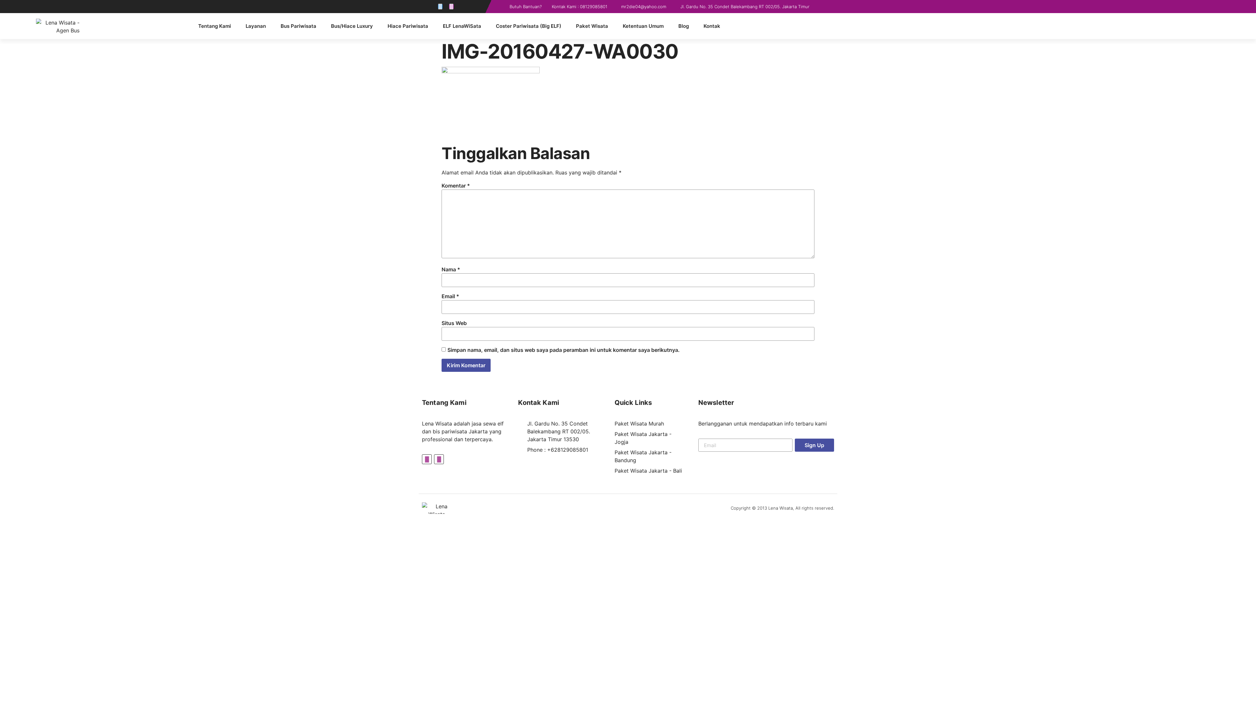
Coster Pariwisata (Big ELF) (528, 26)
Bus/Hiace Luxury (352, 26)
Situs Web (454, 323)
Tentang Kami (214, 26)
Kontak (712, 26)
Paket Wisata (592, 26)
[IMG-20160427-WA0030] (491, 71)
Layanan (256, 26)
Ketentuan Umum (643, 26)
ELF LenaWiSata (462, 26)
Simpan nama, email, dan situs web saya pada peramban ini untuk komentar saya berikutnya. (563, 350)
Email (450, 296)
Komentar (456, 185)
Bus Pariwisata (298, 26)
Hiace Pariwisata (408, 26)
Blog (683, 26)
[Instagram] (451, 6)
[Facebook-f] (440, 6)
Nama (451, 269)
